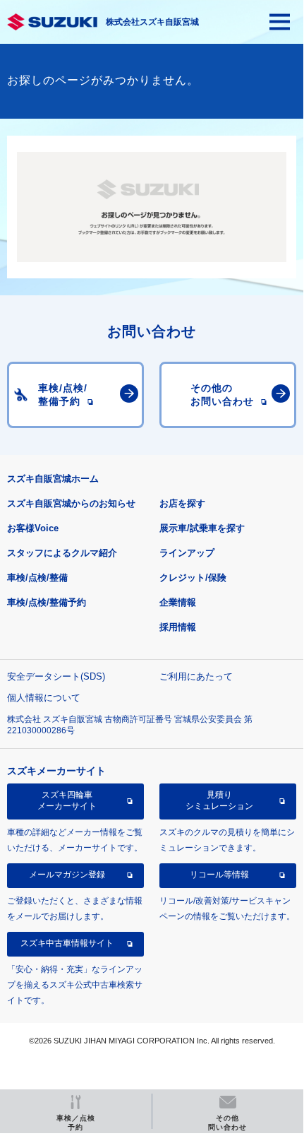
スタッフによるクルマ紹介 (62, 553)
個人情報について (43, 697)
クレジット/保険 (192, 577)
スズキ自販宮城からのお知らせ (71, 503)
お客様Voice (33, 528)
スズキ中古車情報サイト (67, 943)
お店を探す (182, 503)
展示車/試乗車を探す (202, 528)
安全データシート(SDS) (56, 676)
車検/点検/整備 (37, 577)
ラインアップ (186, 553)
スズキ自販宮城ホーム (53, 478)
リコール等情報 (219, 875)
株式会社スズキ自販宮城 (152, 22)
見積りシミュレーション (219, 800)
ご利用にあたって (196, 676)
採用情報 (177, 627)
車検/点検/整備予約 (46, 602)
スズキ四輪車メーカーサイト (67, 800)
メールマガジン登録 (67, 875)
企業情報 (177, 602)
